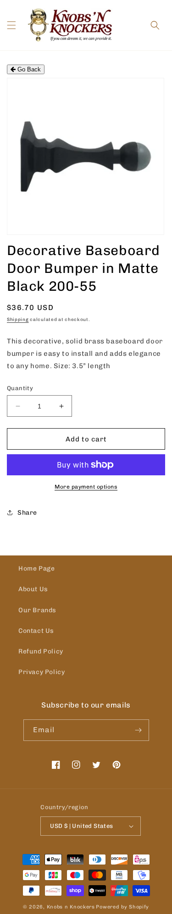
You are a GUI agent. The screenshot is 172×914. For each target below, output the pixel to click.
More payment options (86, 487)
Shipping (18, 319)
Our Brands (37, 610)
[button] (11, 25)
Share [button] (27, 513)
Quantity (20, 388)
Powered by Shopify (122, 907)
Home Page (36, 568)
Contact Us (36, 631)
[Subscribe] (138, 730)
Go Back (28, 69)
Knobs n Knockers (71, 907)
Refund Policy (40, 651)
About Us (33, 589)
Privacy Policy (41, 672)
